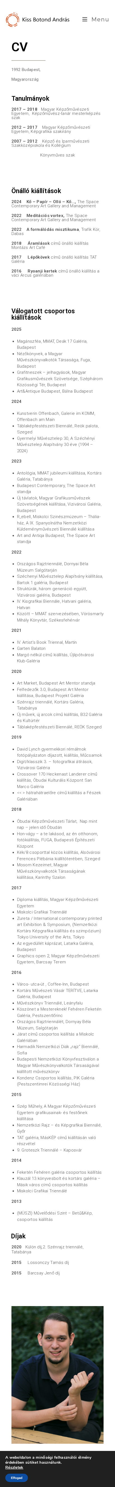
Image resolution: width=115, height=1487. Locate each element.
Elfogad (16, 1478)
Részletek (14, 1467)
